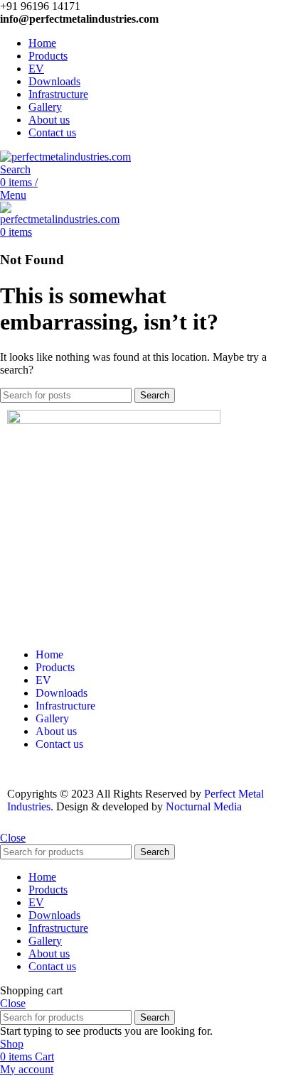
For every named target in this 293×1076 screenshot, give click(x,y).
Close (13, 838)
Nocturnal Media (205, 806)
